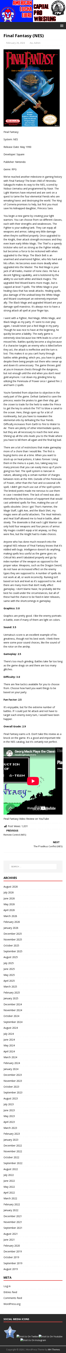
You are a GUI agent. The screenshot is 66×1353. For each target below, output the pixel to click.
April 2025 (9, 980)
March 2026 (10, 916)
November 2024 (13, 1010)
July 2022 (9, 1175)
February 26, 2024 (15, 42)
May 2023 (9, 1116)
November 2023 (13, 1080)
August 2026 (11, 886)
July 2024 (9, 1033)
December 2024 (13, 1004)
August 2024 (11, 1027)
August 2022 (11, 1169)
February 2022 (12, 1204)
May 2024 (9, 1045)
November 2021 (13, 1222)
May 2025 (9, 975)
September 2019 (13, 1263)
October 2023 (11, 1086)
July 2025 (9, 963)
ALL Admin (35, 42)
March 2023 (10, 1128)
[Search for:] (33, 867)
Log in (7, 1286)
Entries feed (10, 1292)
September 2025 (13, 951)
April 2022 (9, 1192)
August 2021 (11, 1233)
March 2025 (10, 986)
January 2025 (11, 998)
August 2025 (11, 957)
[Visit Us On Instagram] (33, 1340)
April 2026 (9, 910)
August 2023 (11, 1098)
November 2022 (13, 1151)
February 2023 (12, 1133)
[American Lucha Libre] (33, 20)
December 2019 (13, 1251)
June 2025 (9, 969)
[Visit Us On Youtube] (50, 1336)
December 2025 (13, 933)
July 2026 (9, 892)
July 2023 (9, 1104)
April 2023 (9, 1122)
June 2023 (9, 1110)
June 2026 (9, 898)
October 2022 (11, 1157)
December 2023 (13, 1074)
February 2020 (12, 1245)
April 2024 (9, 1051)
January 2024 (11, 1069)
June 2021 (9, 1239)
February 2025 (12, 992)
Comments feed (13, 1298)
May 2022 (9, 1186)
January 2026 (11, 927)
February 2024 (12, 1063)
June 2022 (9, 1180)
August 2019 (11, 1269)
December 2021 (13, 1216)
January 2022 (11, 1210)
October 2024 (11, 1016)
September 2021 (13, 1227)
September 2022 (13, 1163)
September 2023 (13, 1092)
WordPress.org (12, 1304)
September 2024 (13, 1022)
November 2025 (13, 939)
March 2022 (10, 1198)
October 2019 (11, 1257)
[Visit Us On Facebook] (10, 1336)
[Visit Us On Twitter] (27, 1336)
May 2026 (9, 904)
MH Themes (54, 1349)
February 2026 (12, 922)
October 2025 (11, 945)
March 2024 (10, 1057)
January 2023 (11, 1139)
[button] (61, 25)
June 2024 (9, 1039)
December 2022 (13, 1145)
